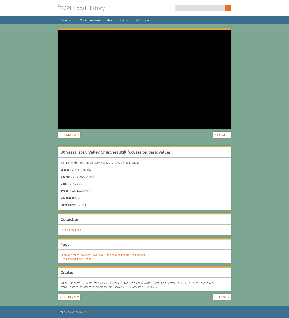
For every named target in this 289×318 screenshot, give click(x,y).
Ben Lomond (68, 258)
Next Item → (222, 134)
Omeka (87, 311)
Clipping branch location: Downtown (82, 254)
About (110, 20)
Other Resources (90, 20)
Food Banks (84, 258)
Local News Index (71, 229)
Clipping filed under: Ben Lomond (125, 254)
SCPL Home (142, 20)
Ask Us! (124, 20)
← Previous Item (69, 134)
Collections (67, 20)
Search (228, 8)
